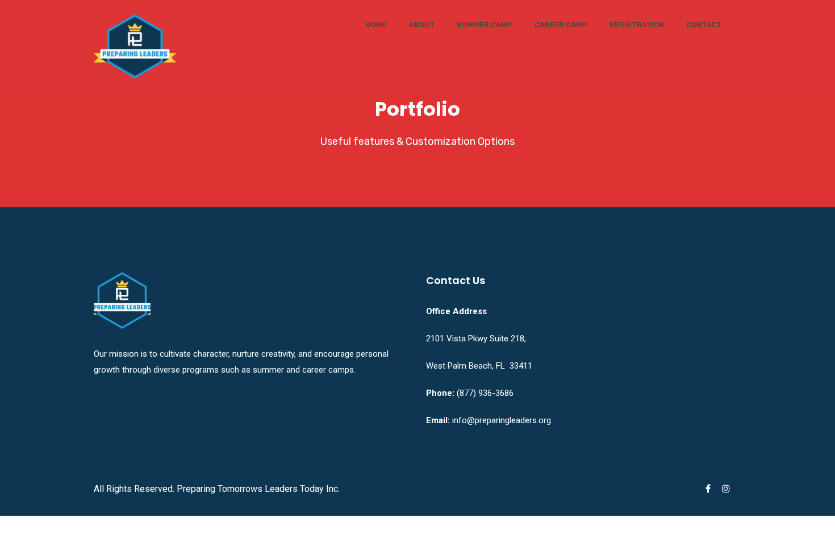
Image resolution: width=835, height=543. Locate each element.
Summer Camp (484, 24)
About (422, 24)
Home (376, 24)
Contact (703, 24)
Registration (636, 24)
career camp (561, 24)
